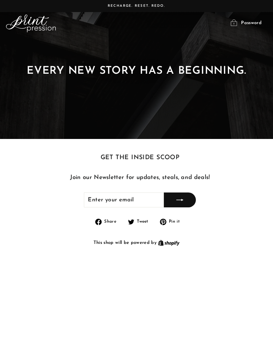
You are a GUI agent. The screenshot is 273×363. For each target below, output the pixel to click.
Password (251, 23)
